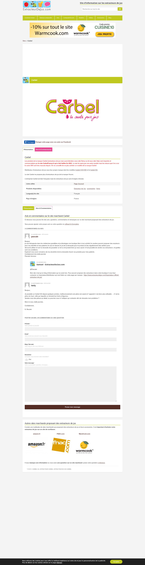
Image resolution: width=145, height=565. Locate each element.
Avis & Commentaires (43, 149)
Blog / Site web (29, 344)
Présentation (28, 149)
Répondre (45, 234)
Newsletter (28, 355)
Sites (24, 41)
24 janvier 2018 (36, 234)
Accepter (116, 562)
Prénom (27, 323)
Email (27, 334)
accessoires (91, 188)
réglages (59, 563)
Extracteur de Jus (80, 188)
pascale (34, 237)
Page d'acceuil (79, 184)
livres (98, 188)
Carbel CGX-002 (81, 170)
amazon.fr (36, 434)
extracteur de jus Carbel (62, 469)
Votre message (30, 363)
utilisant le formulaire (72, 224)
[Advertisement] (72, 60)
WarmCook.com (84, 434)
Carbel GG (94, 170)
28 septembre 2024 (37, 283)
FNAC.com (60, 434)
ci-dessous (101, 463)
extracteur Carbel (46, 469)
